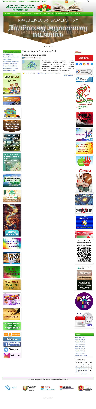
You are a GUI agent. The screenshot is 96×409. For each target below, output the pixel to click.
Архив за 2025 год (80, 337)
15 (81, 368)
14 (79, 368)
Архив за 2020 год (80, 348)
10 (86, 366)
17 (86, 368)
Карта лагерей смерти (34, 55)
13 (76, 368)
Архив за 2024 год (80, 339)
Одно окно (21, 1)
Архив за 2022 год (80, 344)
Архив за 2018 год (80, 353)
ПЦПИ (29, 13)
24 (86, 370)
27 (76, 372)
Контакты (78, 13)
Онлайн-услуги (48, 13)
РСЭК (43, 1)
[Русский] (79, 52)
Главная (7, 13)
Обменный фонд (7, 59)
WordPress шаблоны (48, 398)
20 (76, 370)
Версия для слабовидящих (84, 57)
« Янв (82, 374)
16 (83, 368)
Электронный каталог (33, 1)
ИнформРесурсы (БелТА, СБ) (44, 73)
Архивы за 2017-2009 (81, 355)
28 (79, 372)
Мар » (86, 374)
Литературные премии (9, 70)
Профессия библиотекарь (10, 63)
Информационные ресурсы (64, 13)
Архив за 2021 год (80, 346)
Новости (22, 13)
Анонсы (14, 13)
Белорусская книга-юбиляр (10, 68)
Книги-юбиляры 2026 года (10, 66)
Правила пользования (9, 1)
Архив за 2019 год (80, 351)
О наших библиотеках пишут (11, 57)
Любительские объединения (11, 61)
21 (79, 370)
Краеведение (37, 13)
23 (83, 370)
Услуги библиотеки (8, 54)
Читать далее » (68, 75)
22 (81, 370)
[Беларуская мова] (76, 52)
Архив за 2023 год (80, 342)
